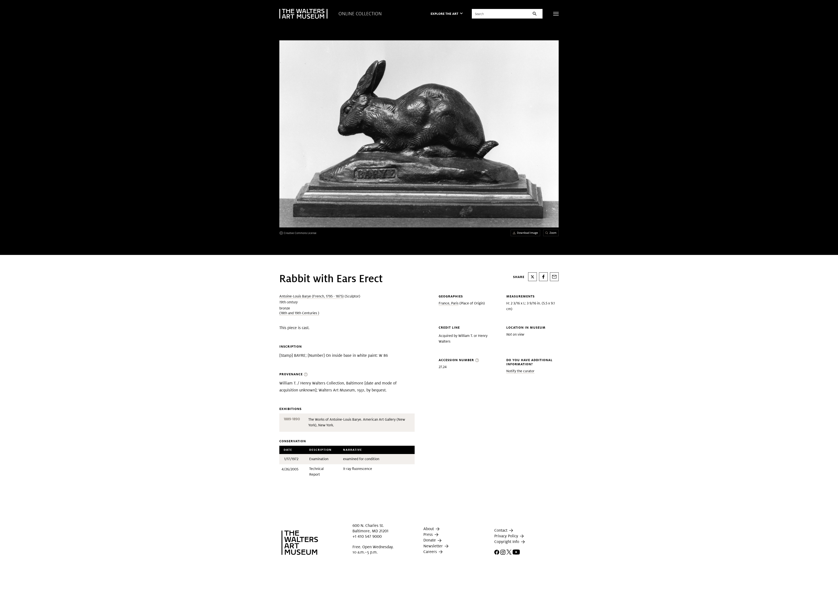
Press (428, 534)
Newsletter (433, 545)
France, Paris (448, 303)
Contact (501, 530)
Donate (430, 540)
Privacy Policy (506, 535)
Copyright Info (507, 541)
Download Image (527, 233)
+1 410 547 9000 (367, 536)
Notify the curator (520, 371)
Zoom (553, 233)
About (429, 528)
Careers (430, 551)
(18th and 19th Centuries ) (299, 313)
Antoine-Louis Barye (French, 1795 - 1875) (311, 296)
